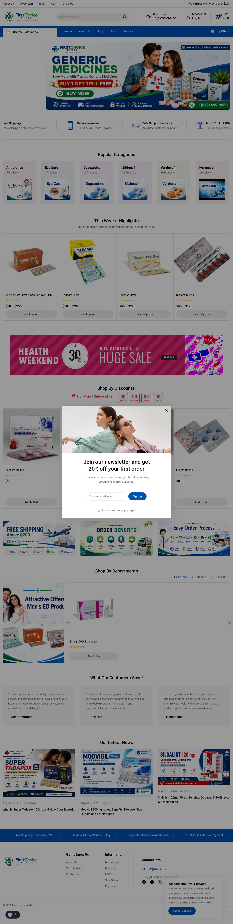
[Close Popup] (166, 410)
